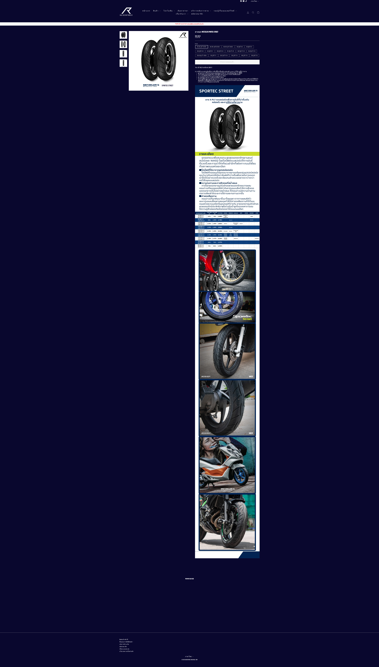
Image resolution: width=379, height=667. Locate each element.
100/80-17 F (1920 (201, 55)
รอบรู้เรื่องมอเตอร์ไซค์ (224, 11)
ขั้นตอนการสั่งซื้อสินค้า (126, 642)
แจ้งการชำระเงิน (124, 644)
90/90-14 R (240, 47)
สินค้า (156, 11)
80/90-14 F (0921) (228, 47)
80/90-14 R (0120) (215, 47)
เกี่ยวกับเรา (181, 14)
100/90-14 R (220, 51)
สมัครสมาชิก (197, 14)
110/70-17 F (213, 55)
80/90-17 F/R (241, 51)
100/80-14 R (200, 51)
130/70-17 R (234, 55)
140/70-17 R (244, 55)
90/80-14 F (249, 47)
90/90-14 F (210, 51)
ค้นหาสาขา (183, 11)
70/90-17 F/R (230, 51)
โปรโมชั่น (168, 11)
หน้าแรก (146, 11)
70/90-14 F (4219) (201, 47)
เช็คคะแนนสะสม (124, 649)
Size (196, 43)
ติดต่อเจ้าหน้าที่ (123, 639)
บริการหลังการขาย (200, 11)
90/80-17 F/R (251, 51)
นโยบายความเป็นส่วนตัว (126, 651)
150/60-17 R (254, 55)
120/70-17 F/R (223, 55)
